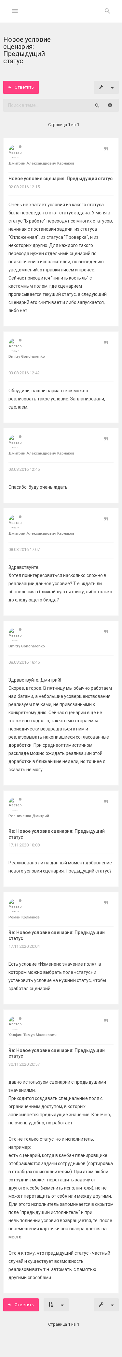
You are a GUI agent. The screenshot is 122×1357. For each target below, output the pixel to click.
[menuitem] (107, 11)
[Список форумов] (61, 16)
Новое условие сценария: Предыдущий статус (60, 178)
